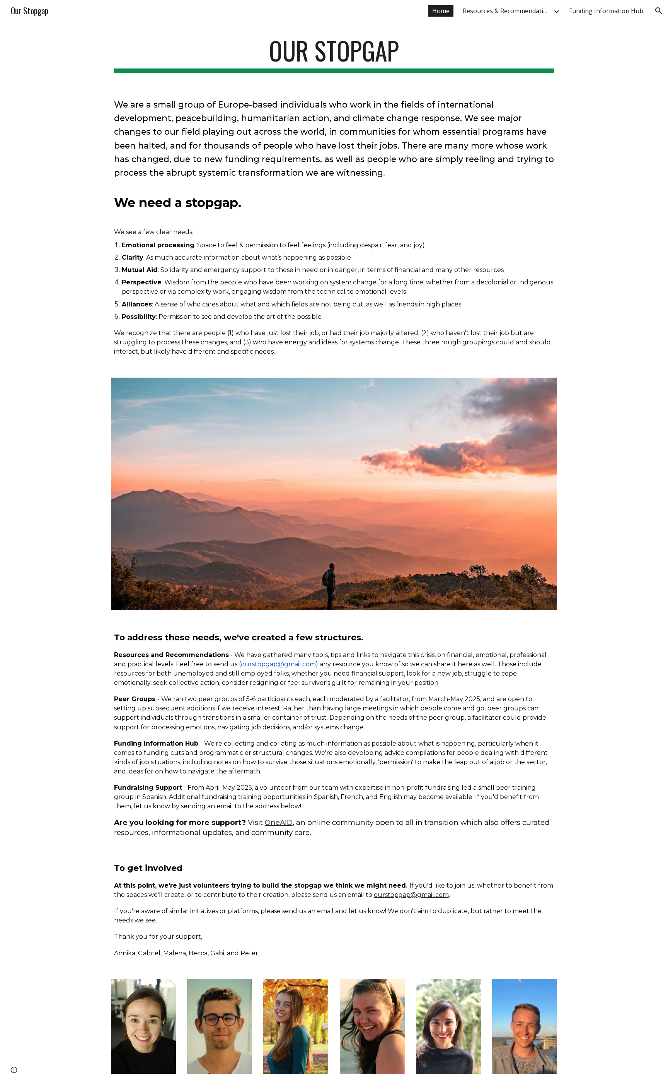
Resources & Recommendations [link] (507, 11)
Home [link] (441, 11)
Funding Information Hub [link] (606, 11)
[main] (334, 54)
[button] (658, 11)
